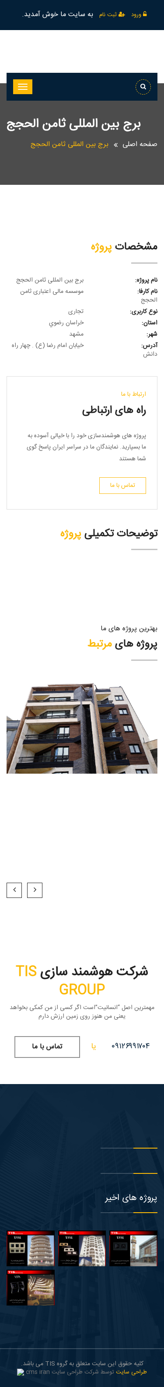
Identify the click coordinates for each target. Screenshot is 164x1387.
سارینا (82, 729)
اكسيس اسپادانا (82, 740)
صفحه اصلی (139, 144)
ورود (137, 15)
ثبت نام (109, 15)
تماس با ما (122, 485)
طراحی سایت (131, 1372)
